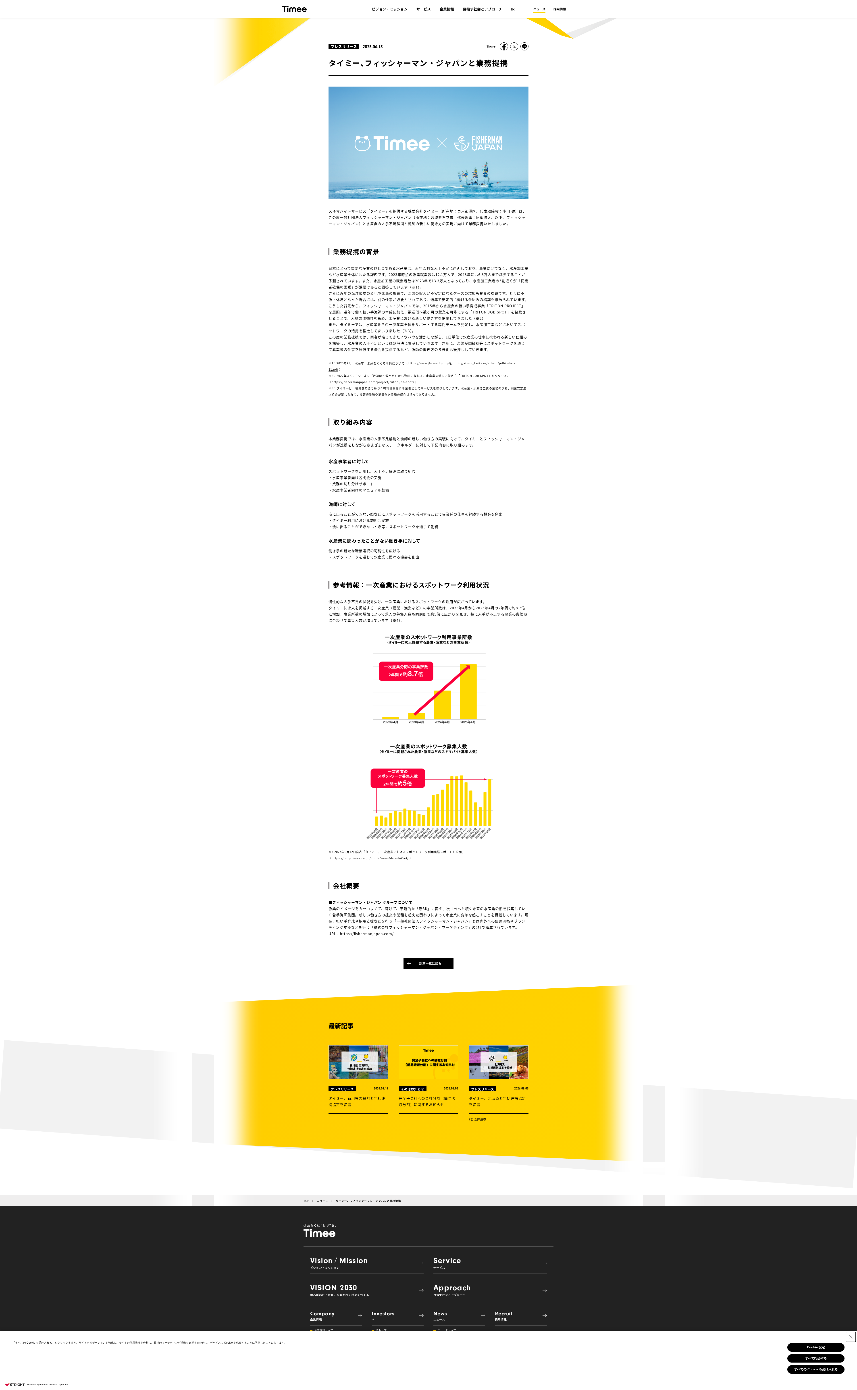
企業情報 (447, 9)
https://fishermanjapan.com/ (367, 933)
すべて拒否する (816, 1358)
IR (513, 9)
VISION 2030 (339, 1290)
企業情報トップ (323, 1330)
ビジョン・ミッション (390, 9)
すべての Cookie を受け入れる (816, 1369)
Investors (383, 1316)
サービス (423, 9)
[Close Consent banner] (851, 1337)
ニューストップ (446, 1330)
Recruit (503, 1316)
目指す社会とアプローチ (482, 9)
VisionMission (339, 1262)
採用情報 (559, 9)
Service (447, 1262)
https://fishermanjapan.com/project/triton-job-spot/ (373, 382)
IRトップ (381, 1330)
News (440, 1316)
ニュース (539, 9)
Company (322, 1316)
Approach (452, 1290)
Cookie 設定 (816, 1347)
